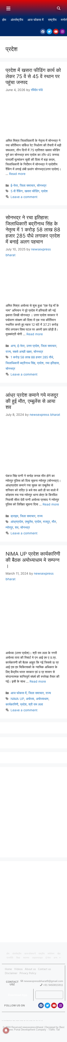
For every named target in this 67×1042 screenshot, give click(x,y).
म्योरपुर (9, 527)
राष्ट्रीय (52, 20)
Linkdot (42, 1020)
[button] (59, 8)
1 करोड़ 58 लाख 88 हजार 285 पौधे (32, 357)
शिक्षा (18, 957)
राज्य (8, 351)
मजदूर (46, 522)
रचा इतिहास (52, 363)
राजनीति (10, 957)
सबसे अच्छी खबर (22, 351)
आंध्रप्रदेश (17, 522)
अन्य (13, 346)
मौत (54, 522)
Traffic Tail (54, 1029)
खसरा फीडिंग (32, 191)
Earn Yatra (40, 1020)
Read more (17, 174)
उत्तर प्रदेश (32, 346)
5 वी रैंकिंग (17, 191)
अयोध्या (30, 699)
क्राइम (14, 516)
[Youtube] (56, 31)
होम (4, 20)
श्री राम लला (35, 704)
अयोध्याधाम (42, 699)
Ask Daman (37, 1020)
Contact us (44, 969)
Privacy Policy (28, 973)
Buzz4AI (24, 1020)
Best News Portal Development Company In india (8, 1020)
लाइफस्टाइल (37, 957)
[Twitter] (49, 31)
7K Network (27, 1020)
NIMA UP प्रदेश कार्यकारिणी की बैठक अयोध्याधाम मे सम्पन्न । (33, 560)
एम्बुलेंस (29, 522)
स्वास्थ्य (26, 957)
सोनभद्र (41, 185)
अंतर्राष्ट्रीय (17, 20)
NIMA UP (17, 699)
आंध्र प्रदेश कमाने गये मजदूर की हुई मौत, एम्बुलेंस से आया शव (32, 401)
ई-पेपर (14, 185)
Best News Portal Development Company (35, 1028)
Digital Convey (14, 1020)
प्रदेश (44, 191)
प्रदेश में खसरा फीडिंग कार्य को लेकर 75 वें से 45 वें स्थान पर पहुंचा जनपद (33, 76)
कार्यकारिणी (12, 704)
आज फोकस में (36, 20)
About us (30, 969)
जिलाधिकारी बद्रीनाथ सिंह (20, 363)
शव (16, 527)
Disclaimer (11, 973)
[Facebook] (43, 31)
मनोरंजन (51, 953)
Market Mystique (30, 1020)
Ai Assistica (34, 1020)
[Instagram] (62, 31)
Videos (18, 969)
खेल (58, 953)
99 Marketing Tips (21, 1020)
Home (8, 969)
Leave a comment (24, 197)
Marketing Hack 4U (17, 1020)
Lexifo (2, 1020)
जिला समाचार (27, 185)
